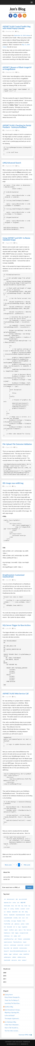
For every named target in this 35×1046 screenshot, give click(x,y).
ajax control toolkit (23, 899)
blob (19, 905)
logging (16, 933)
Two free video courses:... (12, 1031)
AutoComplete (7, 905)
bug (29, 905)
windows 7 (24, 960)
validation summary (21, 957)
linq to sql (29, 930)
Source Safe (6, 948)
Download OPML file (25, 1035)
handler (27, 924)
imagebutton (24, 927)
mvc (12, 936)
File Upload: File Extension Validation (17, 444)
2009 (4, 973)
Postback (20, 939)
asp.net (23, 902)
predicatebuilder (26, 939)
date (20, 911)
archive (14, 902)
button (5, 908)
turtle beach (15, 954)
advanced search (10, 899)
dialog (26, 911)
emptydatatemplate (8, 917)
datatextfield (14, 911)
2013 (4, 982)
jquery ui (20, 930)
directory (6, 914)
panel (19, 936)
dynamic (28, 914)
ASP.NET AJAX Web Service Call (15, 694)
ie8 (14, 927)
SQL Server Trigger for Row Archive (17, 625)
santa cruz (6, 945)
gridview (22, 924)
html (5, 927)
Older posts (27, 865)
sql (11, 948)
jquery (16, 930)
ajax (17, 899)
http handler (9, 927)
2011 (4, 979)
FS (27, 1044)
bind (16, 905)
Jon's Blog (17, 9)
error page (13, 921)
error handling (7, 921)
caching (12, 908)
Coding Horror (9, 994)
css (5, 911)
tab (29, 951)
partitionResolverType (8, 939)
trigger (10, 954)
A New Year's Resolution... (12, 1025)
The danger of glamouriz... (12, 1018)
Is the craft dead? (10, 1015)
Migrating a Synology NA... (12, 1012)
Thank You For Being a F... (12, 1000)
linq (24, 930)
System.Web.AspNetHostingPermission (18, 951)
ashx (18, 902)
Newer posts (8, 865)
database (9, 911)
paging (15, 936)
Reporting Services (17, 942)
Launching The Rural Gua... (12, 1003)
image (19, 927)
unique (20, 954)
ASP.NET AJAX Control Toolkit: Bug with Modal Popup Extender (17, 27)
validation (14, 957)
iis (16, 927)
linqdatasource (7, 933)
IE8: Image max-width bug (13, 483)
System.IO (6, 951)
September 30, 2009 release (22, 35)
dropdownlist (12, 914)
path (16, 939)
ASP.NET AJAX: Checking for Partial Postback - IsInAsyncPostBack (17, 126)
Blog (18, 31)
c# (8, 908)
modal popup (7, 936)
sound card (26, 945)
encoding (15, 917)
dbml (23, 911)
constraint (22, 908)
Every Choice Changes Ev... (12, 997)
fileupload (19, 921)
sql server (15, 948)
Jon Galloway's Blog (10, 1022)
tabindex (6, 954)
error (27, 917)
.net (5, 899)
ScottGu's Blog (9, 1007)
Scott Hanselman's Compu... (13, 1010)
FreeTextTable (7, 924)
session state (20, 945)
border (25, 905)
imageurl (6, 930)
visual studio (7, 960)
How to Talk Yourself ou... (12, 1028)
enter (20, 917)
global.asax (17, 924)
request (24, 942)
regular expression (8, 942)
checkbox (17, 908)
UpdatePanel (26, 954)
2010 (4, 976)
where (19, 960)
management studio (24, 933)
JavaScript (11, 930)
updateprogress (7, 957)
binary (12, 905)
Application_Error (7, 902)
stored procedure (23, 948)
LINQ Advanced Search (12, 163)
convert (27, 908)
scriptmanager (13, 945)
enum (23, 917)
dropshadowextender (20, 914)
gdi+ (12, 924)
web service (14, 960)
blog (22, 905)
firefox (23, 921)
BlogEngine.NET (11, 1044)
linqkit (13, 933)
